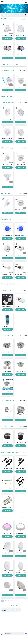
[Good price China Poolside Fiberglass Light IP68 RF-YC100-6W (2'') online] (7, 157)
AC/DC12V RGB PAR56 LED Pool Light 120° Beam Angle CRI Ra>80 (20, 572)
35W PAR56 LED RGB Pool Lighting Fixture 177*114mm (20, 553)
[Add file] (2, 633)
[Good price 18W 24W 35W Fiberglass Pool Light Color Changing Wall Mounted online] (7, 112)
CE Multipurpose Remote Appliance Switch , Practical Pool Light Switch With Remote (20, 306)
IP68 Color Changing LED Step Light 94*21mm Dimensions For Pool (20, 235)
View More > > (23, 19)
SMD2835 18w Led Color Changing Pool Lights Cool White (20, 533)
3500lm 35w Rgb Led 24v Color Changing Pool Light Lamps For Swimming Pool (7, 553)
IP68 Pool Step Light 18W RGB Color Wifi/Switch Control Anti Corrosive (7, 235)
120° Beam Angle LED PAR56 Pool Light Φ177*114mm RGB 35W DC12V (7, 572)
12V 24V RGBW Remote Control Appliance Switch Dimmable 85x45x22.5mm (7, 306)
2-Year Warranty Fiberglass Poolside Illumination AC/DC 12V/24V (7, 184)
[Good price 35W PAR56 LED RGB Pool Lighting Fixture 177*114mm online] (20, 546)
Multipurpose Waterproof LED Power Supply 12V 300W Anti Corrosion (7, 507)
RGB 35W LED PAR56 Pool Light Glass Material (21, 592)
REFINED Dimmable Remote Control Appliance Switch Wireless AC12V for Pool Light (7, 326)
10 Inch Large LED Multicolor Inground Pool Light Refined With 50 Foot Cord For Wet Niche (20, 55)
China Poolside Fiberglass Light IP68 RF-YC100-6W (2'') (7, 164)
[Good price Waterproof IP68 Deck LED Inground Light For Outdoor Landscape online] (7, 435)
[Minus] (26, 601)
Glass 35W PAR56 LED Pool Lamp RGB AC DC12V (7, 592)
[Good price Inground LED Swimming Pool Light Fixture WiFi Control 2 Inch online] (7, 202)
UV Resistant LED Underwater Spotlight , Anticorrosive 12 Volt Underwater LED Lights (20, 417)
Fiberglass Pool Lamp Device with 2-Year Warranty (20, 87)
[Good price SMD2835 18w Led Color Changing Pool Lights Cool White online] (20, 526)
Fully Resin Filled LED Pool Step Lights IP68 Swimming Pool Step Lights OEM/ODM (20, 255)
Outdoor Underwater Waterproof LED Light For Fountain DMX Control (7, 371)
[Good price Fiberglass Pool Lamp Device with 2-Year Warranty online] (20, 80)
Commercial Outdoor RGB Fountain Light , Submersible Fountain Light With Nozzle (7, 391)
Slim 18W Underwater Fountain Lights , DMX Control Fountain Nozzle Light (7, 352)
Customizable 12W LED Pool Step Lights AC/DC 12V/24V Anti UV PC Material (7, 274)
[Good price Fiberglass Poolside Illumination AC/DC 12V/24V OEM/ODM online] (20, 157)
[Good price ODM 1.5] (20, 202)
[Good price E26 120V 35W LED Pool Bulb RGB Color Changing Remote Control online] (7, 28)
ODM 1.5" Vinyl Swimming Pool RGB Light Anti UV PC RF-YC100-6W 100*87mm (20, 209)
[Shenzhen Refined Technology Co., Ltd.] (14, 2)
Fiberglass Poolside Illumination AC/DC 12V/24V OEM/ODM (21, 164)
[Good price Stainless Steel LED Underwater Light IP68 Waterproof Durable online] (7, 410)
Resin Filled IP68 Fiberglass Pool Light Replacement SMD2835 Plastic (21, 138)
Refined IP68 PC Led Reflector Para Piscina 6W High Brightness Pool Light (7, 87)
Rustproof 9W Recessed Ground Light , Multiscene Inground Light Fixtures (21, 442)
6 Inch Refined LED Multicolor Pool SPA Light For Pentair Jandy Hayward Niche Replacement (7, 55)
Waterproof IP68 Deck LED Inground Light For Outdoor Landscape (7, 442)
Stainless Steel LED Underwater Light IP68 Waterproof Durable (7, 417)
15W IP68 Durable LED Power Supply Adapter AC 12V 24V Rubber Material (20, 488)
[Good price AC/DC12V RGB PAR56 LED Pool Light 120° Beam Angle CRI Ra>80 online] (20, 565)
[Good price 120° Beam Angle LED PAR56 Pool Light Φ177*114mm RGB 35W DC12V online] (7, 565)
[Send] (26, 633)
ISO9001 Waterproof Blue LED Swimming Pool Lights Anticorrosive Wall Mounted (7, 138)
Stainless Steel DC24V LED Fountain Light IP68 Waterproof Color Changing (21, 352)
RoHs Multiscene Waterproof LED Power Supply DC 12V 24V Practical (7, 488)
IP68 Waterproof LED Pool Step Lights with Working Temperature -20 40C (20, 274)
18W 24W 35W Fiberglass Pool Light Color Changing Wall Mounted (7, 119)
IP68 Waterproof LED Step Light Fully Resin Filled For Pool (7, 255)
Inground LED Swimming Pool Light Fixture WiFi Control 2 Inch (7, 209)
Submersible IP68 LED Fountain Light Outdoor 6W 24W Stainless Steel (20, 371)
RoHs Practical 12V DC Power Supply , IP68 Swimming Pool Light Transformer (20, 468)
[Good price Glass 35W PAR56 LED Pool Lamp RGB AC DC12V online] (7, 585)
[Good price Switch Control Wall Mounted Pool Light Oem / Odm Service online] (7, 526)
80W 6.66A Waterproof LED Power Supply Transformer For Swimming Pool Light (7, 468)
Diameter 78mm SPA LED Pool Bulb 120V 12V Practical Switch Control (21, 35)
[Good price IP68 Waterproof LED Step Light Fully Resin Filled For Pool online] (7, 248)
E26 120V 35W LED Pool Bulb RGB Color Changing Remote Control (7, 35)
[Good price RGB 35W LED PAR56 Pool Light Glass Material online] (20, 585)
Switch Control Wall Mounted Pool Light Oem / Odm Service (7, 533)
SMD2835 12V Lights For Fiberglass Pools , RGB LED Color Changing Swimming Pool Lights (21, 119)
